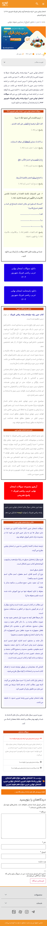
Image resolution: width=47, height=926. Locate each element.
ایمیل (43, 852)
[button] (43, 4)
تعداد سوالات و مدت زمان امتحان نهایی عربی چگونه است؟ (25, 768)
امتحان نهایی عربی (11, 781)
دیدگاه (43, 812)
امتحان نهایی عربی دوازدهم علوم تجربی (23, 784)
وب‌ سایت (42, 862)
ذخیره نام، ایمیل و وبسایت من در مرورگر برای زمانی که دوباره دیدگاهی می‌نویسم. (25, 875)
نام (44, 843)
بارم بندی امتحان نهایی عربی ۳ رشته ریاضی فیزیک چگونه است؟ (24, 738)
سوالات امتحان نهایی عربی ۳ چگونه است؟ (29, 762)
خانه (43, 22)
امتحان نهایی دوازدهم (22, 778)
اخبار (38, 22)
